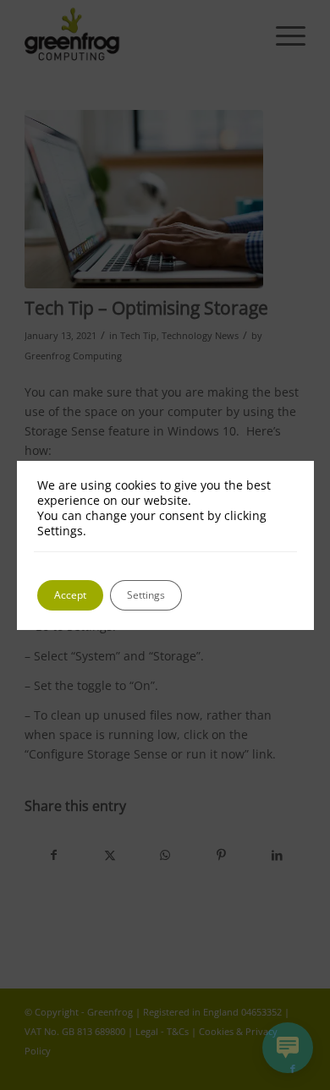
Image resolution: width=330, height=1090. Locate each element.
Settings (146, 595)
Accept (70, 595)
